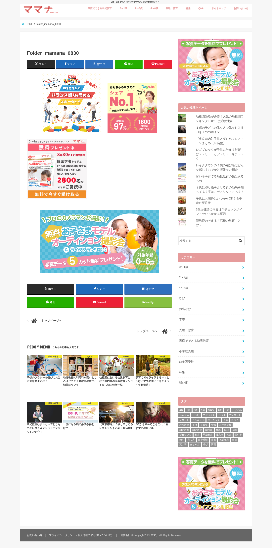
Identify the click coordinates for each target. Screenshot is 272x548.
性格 (218, 430)
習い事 (183, 382)
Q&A (201, 8)
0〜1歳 (123, 8)
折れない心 (185, 434)
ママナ (155, 535)
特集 (188, 8)
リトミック (214, 420)
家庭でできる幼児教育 (100, 8)
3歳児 (211, 410)
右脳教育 (184, 425)
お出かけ (185, 309)
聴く (181, 439)
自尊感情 (203, 439)
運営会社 (125, 535)
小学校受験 (186, 351)
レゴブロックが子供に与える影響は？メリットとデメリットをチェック (220, 154)
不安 (182, 319)
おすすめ (237, 410)
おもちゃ (184, 415)
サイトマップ (219, 8)
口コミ (235, 420)
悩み (226, 430)
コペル (222, 415)
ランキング (198, 420)
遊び (205, 444)
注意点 (219, 434)
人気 (225, 420)
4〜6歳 (154, 8)
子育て (204, 425)
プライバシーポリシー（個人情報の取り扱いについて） (81, 535)
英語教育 (224, 439)
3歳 (203, 410)
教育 (197, 434)
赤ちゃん (195, 444)
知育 (229, 434)
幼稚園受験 (186, 361)
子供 (194, 425)
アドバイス (209, 415)
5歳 (227, 410)
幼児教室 (184, 430)
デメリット (235, 415)
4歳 (220, 410)
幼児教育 (197, 430)
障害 (213, 444)
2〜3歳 (139, 8)
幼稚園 (208, 430)
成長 (234, 430)
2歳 (196, 410)
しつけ (196, 415)
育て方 (191, 439)
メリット (184, 420)
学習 (213, 425)
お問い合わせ (241, 8)
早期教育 (207, 434)
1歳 (188, 410)
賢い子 (183, 444)
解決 (234, 439)
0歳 (181, 410)
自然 (213, 439)
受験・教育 (172, 8)
